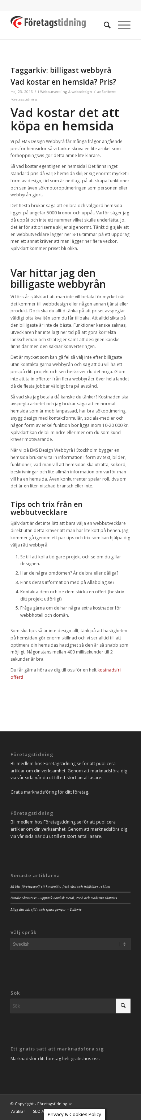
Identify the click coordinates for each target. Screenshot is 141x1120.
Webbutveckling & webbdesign (66, 91)
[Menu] (121, 24)
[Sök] (104, 24)
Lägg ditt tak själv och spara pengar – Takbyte (46, 909)
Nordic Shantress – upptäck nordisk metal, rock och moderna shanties (63, 897)
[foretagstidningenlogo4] (58, 24)
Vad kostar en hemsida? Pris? (63, 82)
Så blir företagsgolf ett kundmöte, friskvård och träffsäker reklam (60, 886)
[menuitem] (104, 24)
